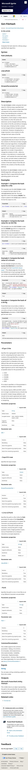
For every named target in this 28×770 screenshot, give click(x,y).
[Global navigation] (1, 16)
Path (2, 620)
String (13, 410)
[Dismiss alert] (25, 2)
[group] (14, 206)
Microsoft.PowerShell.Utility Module (15, 28)
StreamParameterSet (7, 488)
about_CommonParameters (11, 661)
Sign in (25, 16)
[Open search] (21, 16)
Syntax (4, 34)
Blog (21, 761)
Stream (21, 472)
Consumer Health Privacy (7, 765)
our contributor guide (9, 717)
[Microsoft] (14, 16)
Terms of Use (20, 765)
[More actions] (25, 19)
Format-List (7, 700)
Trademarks (4, 768)
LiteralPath (4, 563)
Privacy (10, 763)
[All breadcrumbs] (2, 19)
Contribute (4, 763)
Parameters (5, 39)
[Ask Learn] (23, 19)
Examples (4, 38)
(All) (2, 433)
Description (5, 36)
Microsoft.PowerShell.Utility (12, 19)
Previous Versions (14, 761)
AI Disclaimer (4, 761)
